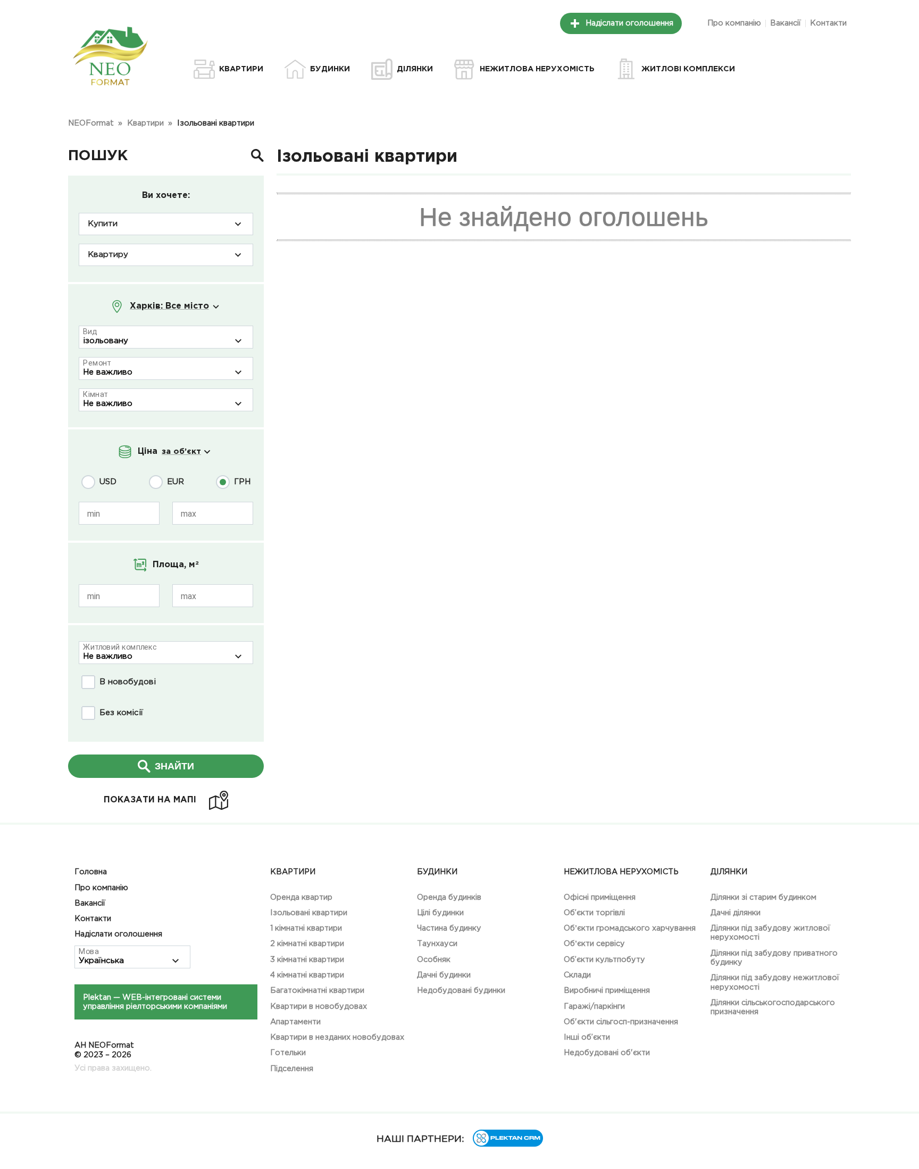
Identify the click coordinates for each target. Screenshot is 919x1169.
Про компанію (734, 23)
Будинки (437, 871)
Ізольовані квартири (308, 912)
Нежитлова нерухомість (621, 871)
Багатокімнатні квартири (317, 990)
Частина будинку (449, 928)
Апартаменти (295, 1021)
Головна (90, 871)
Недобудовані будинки (461, 990)
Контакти (828, 23)
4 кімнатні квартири (307, 975)
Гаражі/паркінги (594, 1006)
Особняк (433, 959)
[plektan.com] (508, 1144)
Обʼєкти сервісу (594, 943)
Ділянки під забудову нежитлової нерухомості (775, 982)
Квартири (292, 871)
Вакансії (785, 23)
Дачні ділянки (736, 912)
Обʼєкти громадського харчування (630, 928)
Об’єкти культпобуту (604, 959)
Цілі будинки (440, 912)
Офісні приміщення (600, 897)
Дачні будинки (444, 975)
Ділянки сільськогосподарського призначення (773, 1007)
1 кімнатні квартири (306, 928)
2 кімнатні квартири (307, 943)
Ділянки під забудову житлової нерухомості (770, 933)
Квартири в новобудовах (318, 1006)
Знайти (174, 766)
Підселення (291, 1068)
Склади (577, 975)
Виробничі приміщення (607, 990)
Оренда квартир (301, 897)
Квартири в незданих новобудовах (337, 1037)
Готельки (288, 1052)
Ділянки (729, 871)
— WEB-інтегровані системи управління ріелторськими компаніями (155, 1002)
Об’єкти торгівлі (594, 912)
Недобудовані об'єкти (607, 1052)
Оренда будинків (449, 897)
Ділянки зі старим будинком (763, 897)
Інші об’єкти (587, 1037)
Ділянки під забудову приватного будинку (774, 958)
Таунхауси (437, 943)
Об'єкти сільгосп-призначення (621, 1021)
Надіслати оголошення (629, 23)
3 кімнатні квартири (307, 959)
